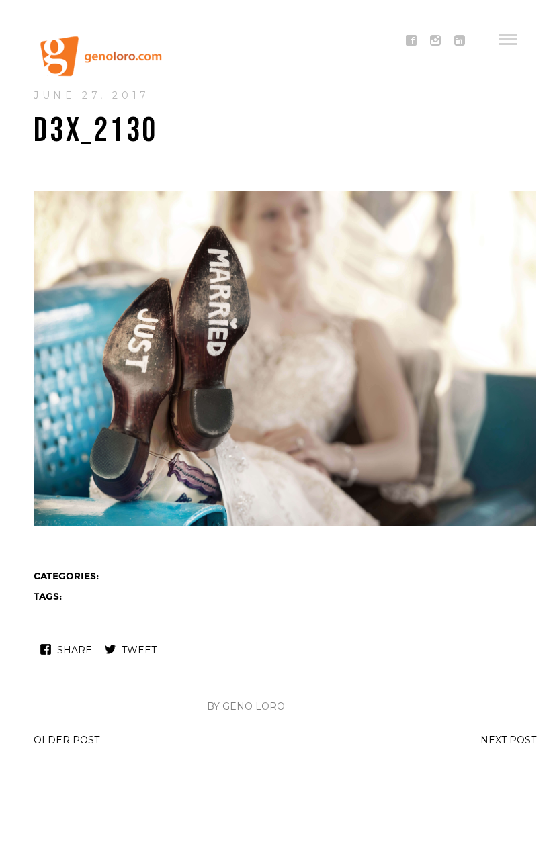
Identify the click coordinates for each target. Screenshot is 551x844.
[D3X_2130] (285, 524)
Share (74, 650)
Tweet (139, 650)
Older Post (66, 740)
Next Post (508, 740)
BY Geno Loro (246, 706)
